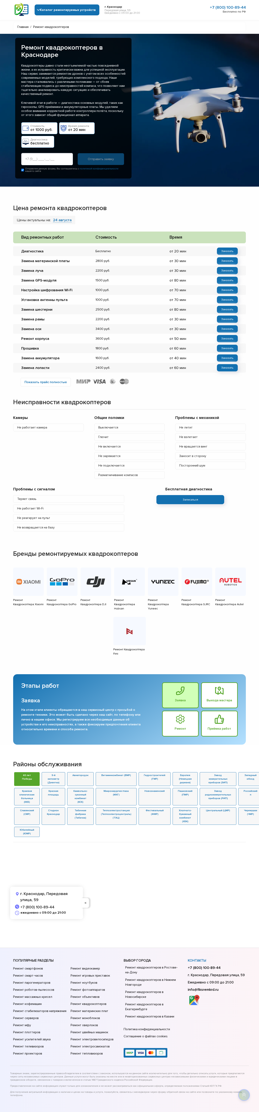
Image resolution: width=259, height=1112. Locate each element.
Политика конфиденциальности (147, 1029)
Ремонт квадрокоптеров (88, 1004)
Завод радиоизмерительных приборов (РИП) (218, 795)
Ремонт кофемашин (27, 1004)
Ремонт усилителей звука (32, 1039)
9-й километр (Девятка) (53, 779)
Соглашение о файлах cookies (146, 1036)
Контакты (197, 960)
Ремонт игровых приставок (90, 976)
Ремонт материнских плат (89, 1011)
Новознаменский (154, 791)
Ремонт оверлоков (84, 1025)
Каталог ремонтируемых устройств (68, 10)
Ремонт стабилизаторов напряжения (39, 1011)
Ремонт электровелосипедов (92, 1039)
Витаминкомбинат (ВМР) (116, 775)
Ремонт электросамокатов (90, 1046)
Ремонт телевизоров (28, 1046)
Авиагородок (80, 775)
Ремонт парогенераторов (31, 983)
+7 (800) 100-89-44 (228, 7)
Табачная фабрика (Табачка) (80, 814)
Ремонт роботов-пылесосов (33, 990)
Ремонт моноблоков (85, 1018)
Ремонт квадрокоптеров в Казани (149, 1016)
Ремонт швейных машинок (89, 1032)
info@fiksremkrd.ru (203, 989)
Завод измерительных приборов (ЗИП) (218, 779)
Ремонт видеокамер (85, 968)
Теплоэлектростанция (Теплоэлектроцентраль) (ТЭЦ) (116, 814)
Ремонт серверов (26, 1018)
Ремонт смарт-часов (28, 976)
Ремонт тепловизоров (87, 1053)
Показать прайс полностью (45, 382)
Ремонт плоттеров (26, 1032)
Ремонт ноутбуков (84, 983)
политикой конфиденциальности (99, 168)
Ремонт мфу (22, 1025)
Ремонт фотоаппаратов (88, 990)
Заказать (227, 251)
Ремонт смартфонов (28, 968)
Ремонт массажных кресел (32, 997)
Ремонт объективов (85, 997)
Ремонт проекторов (27, 1053)
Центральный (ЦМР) (218, 810)
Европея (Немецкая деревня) (185, 779)
